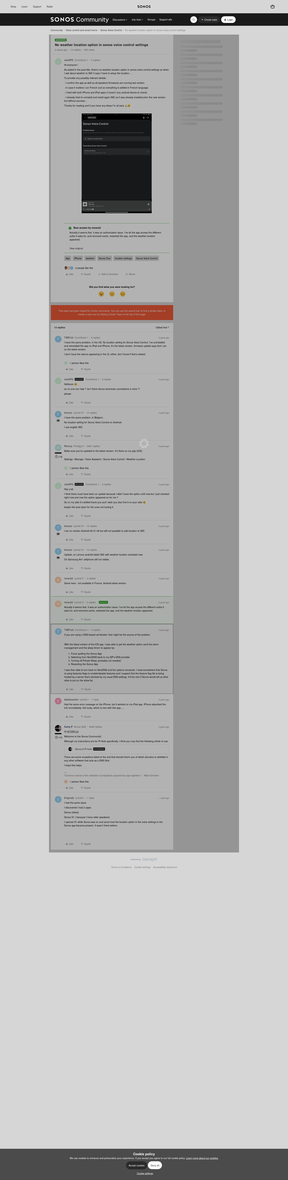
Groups (151, 19)
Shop (13, 6)
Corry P (68, 726)
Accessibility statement (165, 867)
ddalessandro (71, 699)
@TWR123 (73, 731)
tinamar (68, 412)
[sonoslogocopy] (144, 6)
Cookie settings (142, 867)
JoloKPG (68, 60)
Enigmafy (69, 797)
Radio (50, 6)
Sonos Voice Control (111, 30)
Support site (165, 19)
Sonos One (104, 258)
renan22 (68, 578)
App (68, 258)
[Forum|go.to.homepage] (80, 19)
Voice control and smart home (81, 30)
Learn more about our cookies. (202, 1158)
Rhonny (68, 446)
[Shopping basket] (272, 6)
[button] (209, 19)
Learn (25, 6)
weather (90, 258)
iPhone (78, 258)
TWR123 (69, 337)
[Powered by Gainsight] (144, 860)
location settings (123, 258)
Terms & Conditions (121, 867)
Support (37, 6)
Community (57, 30)
